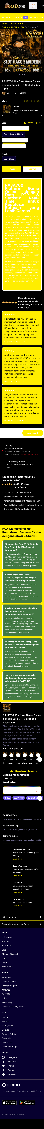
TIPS (22, 27)
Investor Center (9, 981)
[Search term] (33, 5)
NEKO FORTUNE (17, 23)
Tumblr (10, 1070)
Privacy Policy (22, 1091)
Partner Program (9, 985)
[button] (32, 759)
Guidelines (6, 1030)
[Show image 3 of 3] (24, 74)
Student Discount (10, 954)
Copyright (6, 1038)
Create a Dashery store (12, 1006)
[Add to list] (5, 755)
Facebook (12, 1061)
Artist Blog (7, 1002)
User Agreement (8, 1091)
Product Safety (9, 1034)
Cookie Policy (35, 1091)
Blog (4, 950)
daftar (5, 962)
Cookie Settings (9, 1046)
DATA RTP (19, 17)
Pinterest (11, 1074)
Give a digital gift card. (29, 454)
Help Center (7, 1025)
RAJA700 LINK (36, 17)
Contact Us (7, 1042)
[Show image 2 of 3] (22, 74)
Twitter (10, 1066)
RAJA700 (6, 17)
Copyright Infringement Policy (16, 924)
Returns (5, 1021)
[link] (7, 798)
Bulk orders (7, 966)
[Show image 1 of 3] (19, 74)
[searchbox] (22, 790)
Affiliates (6, 990)
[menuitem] (6, 17)
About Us (6, 977)
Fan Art (5, 941)
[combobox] (33, 5)
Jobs (4, 998)
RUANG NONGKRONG (10, 27)
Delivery (6, 1017)
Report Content (9, 917)
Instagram (12, 1057)
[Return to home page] (15, 5)
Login (4, 958)
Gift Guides (7, 937)
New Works (7, 945)
